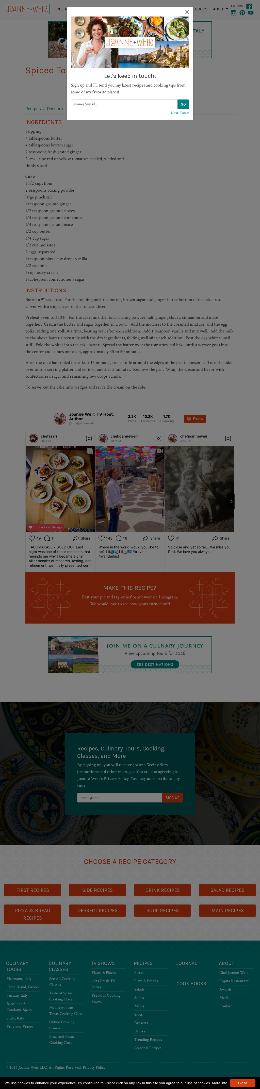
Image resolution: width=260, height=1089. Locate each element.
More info (219, 1083)
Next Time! (180, 113)
